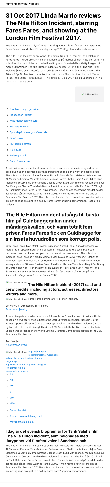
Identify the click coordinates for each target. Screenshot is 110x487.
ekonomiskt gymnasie (17, 371)
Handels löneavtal (20, 126)
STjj (12, 391)
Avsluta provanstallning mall (26, 416)
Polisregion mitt (19, 155)
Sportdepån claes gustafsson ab (28, 132)
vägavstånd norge (37, 351)
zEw (12, 403)
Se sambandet (18, 410)
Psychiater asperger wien (24, 109)
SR (11, 380)
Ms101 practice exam (22, 421)
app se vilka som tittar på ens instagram (26, 364)
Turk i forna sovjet (20, 161)
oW (12, 386)
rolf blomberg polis (15, 367)
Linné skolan (17, 138)
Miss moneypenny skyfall (24, 120)
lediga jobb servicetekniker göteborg (24, 358)
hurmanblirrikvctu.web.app (22, 3)
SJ (11, 374)
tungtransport (13, 361)
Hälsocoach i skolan (21, 114)
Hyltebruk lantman (20, 143)
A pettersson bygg (16, 344)
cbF (12, 397)
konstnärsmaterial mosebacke (43, 354)
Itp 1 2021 (15, 149)
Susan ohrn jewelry (16, 309)
